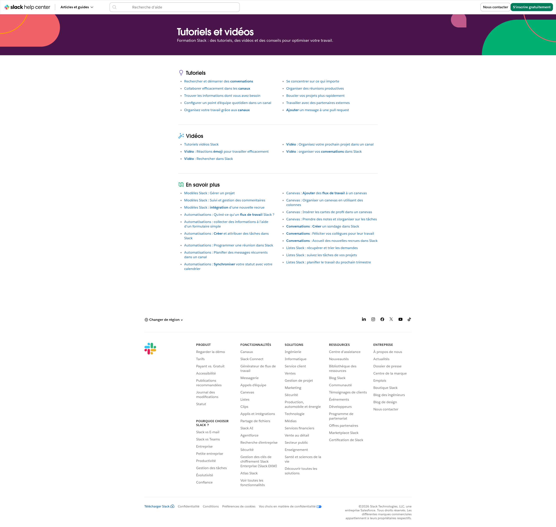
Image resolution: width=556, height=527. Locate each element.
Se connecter (464, 7)
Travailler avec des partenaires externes (318, 102)
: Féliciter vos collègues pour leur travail (330, 233)
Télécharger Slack (157, 506)
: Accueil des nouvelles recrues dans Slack (331, 240)
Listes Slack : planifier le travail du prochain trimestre (328, 262)
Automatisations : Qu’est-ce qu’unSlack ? (229, 214)
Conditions (211, 506)
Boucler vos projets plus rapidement (315, 95)
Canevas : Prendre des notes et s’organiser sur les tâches (331, 219)
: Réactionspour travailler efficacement (226, 151)
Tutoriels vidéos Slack (201, 144)
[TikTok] (410, 320)
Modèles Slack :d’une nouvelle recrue (224, 207)
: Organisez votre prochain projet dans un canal (330, 144)
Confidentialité (188, 506)
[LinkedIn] (364, 320)
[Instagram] (373, 320)
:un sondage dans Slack (322, 226)
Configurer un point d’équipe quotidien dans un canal (227, 102)
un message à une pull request (317, 110)
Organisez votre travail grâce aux (217, 110)
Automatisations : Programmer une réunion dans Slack (228, 245)
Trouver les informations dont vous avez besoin (222, 95)
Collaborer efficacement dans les (217, 88)
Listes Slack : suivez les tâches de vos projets (321, 255)
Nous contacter (495, 7)
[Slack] (150, 416)
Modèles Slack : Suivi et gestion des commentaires (224, 200)
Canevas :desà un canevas (326, 193)
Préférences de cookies (238, 506)
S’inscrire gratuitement (532, 7)
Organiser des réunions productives (315, 88)
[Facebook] (382, 320)
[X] (391, 320)
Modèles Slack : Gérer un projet (209, 193)
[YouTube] (400, 320)
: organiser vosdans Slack (324, 151)
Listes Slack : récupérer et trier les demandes (322, 248)
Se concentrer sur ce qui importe (312, 81)
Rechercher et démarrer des (218, 81)
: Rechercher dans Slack (208, 158)
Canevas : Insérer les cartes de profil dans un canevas (329, 212)
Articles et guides (75, 7)
